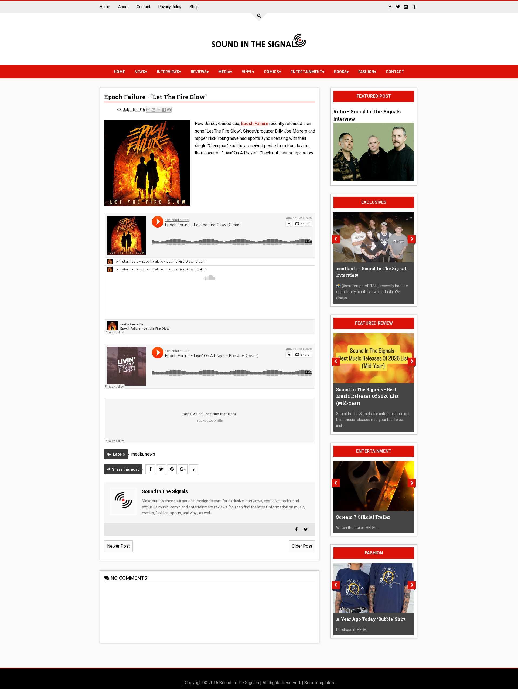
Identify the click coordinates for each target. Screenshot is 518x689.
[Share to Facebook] (163, 110)
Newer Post (118, 546)
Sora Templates (319, 682)
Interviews (168, 72)
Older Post (302, 546)
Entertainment (306, 72)
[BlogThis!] (153, 110)
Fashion (366, 72)
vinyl (247, 72)
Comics (271, 72)
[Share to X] (158, 110)
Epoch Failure (254, 123)
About (123, 7)
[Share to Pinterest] (169, 110)
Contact (143, 7)
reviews (199, 72)
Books (340, 72)
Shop (194, 7)
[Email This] (148, 110)
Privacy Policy (170, 7)
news (140, 72)
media (224, 72)
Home (105, 7)
